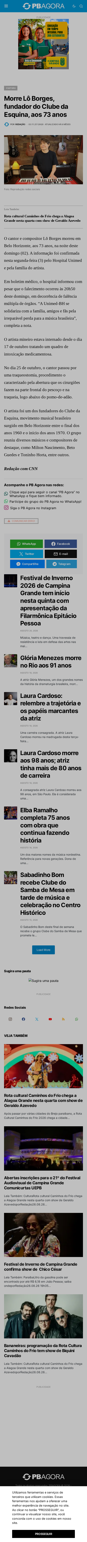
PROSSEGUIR (43, 1534)
